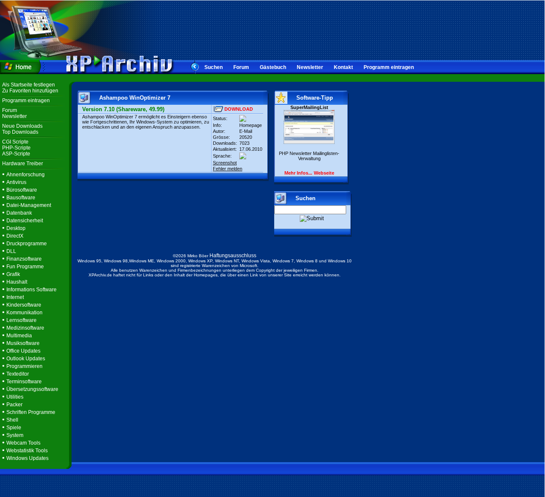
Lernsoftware (21, 320)
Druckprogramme (26, 244)
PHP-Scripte (16, 148)
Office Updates (23, 351)
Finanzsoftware (24, 259)
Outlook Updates (25, 359)
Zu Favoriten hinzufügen (30, 91)
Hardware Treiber (22, 164)
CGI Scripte (15, 142)
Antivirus (16, 182)
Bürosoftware (21, 190)
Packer (14, 405)
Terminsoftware (24, 382)
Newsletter (310, 67)
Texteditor (17, 374)
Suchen (213, 67)
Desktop (16, 228)
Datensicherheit (24, 221)
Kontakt (343, 67)
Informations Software (31, 290)
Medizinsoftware (25, 328)
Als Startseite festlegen (28, 85)
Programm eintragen (389, 67)
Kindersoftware (23, 305)
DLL (11, 251)
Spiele (13, 428)
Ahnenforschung (25, 175)
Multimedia (19, 336)
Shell (12, 420)
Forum (241, 67)
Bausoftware (20, 198)
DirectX (14, 236)
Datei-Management (28, 205)
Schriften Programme (30, 412)
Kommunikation (24, 313)
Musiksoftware (23, 343)
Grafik (13, 274)
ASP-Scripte (16, 154)
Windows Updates (27, 458)
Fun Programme (25, 267)
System (14, 435)
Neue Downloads (22, 126)
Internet (15, 297)
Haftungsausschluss (232, 256)
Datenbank (19, 213)
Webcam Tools (23, 443)
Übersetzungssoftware (32, 389)
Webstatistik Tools (27, 451)
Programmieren (24, 366)
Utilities (14, 397)
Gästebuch (273, 67)
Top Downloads (20, 132)
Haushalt (16, 282)
